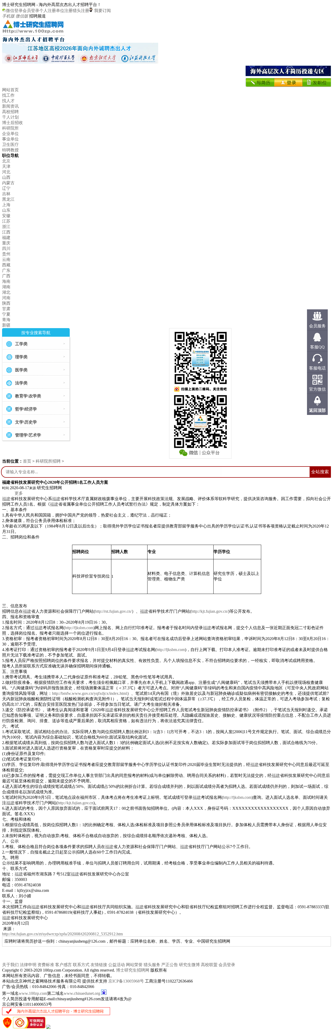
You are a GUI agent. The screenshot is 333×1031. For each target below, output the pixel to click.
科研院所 (10, 128)
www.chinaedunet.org (82, 993)
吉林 (6, 194)
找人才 (8, 101)
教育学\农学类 (28, 396)
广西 (6, 276)
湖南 (6, 287)
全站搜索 (320, 471)
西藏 (6, 265)
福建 (6, 237)
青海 (6, 319)
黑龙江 (8, 199)
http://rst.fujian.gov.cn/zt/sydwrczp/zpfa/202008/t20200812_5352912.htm (62, 934)
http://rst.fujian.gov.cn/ (113, 611)
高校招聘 (10, 111)
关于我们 (10, 964)
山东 (6, 210)
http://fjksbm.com (79, 627)
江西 (6, 232)
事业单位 (10, 139)
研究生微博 (189, 964)
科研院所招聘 (48, 461)
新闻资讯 (10, 106)
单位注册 (64, 10)
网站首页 (10, 90)
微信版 (22, 16)
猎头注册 (81, 10)
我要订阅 (102, 10)
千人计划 (10, 117)
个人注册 (47, 10)
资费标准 (45, 964)
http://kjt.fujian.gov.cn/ (209, 611)
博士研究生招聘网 (132, 970)
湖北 (6, 292)
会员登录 (31, 10)
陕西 (6, 303)
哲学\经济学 (26, 409)
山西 (6, 177)
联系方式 (81, 964)
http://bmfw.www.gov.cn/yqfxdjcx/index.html (89, 693)
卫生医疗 (10, 144)
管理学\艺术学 (28, 435)
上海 (6, 204)
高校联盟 (209, 964)
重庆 (6, 243)
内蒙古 (8, 183)
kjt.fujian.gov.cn (80, 803)
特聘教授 (10, 150)
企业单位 (10, 133)
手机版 (8, 16)
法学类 (21, 383)
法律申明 (28, 964)
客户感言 (63, 964)
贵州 (6, 254)
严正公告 (169, 964)
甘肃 (6, 308)
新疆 (6, 325)
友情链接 (99, 964)
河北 (6, 172)
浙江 (6, 226)
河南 (6, 298)
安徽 (6, 215)
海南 (6, 281)
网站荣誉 (134, 964)
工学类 (21, 344)
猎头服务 (152, 964)
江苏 (6, 221)
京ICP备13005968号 (126, 981)
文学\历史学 (26, 422)
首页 (27, 461)
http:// (62, 803)
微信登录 (14, 10)
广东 (6, 270)
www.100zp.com (33, 993)
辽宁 (6, 188)
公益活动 (116, 964)
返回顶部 (317, 410)
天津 (6, 166)
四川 (6, 248)
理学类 (21, 357)
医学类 (21, 370)
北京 (6, 161)
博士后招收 (12, 122)
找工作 (8, 95)
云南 (6, 259)
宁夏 (6, 314)
